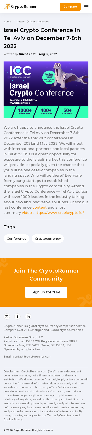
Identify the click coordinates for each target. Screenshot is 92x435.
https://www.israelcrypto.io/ (59, 213)
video (27, 213)
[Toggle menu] (86, 6)
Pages (21, 21)
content (39, 207)
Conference (16, 239)
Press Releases (39, 21)
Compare (70, 6)
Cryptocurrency (48, 239)
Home (7, 21)
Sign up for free (46, 292)
